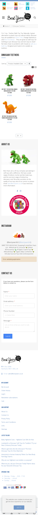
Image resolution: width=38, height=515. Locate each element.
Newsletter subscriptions (9, 398)
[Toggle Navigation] (3, 17)
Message (7, 321)
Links (3, 426)
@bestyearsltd (25, 242)
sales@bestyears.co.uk (14, 183)
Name (6, 292)
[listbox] (17, 63)
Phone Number (9, 311)
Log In (3, 394)
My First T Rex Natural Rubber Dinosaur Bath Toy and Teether (9, 91)
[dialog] (19, 504)
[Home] (4, 513)
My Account (5, 387)
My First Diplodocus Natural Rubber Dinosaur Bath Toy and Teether (9, 118)
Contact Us (5, 415)
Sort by (4, 64)
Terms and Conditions (8, 422)
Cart (2, 401)
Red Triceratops (9, 40)
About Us (4, 412)
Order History (5, 390)
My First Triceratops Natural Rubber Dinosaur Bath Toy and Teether (28, 91)
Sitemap (4, 429)
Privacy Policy (5, 419)
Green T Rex (19, 37)
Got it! (19, 507)
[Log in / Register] (11, 513)
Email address (9, 301)
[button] (35, 17)
